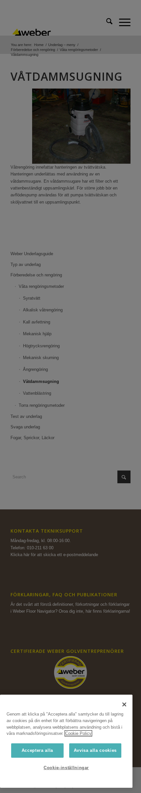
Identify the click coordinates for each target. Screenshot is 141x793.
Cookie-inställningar (66, 767)
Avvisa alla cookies (95, 750)
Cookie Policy (78, 733)
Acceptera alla (37, 750)
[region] (66, 741)
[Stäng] (124, 704)
